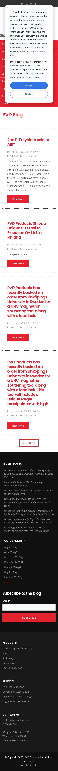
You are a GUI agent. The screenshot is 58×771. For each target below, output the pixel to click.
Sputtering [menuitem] (7, 658)
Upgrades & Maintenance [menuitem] (15, 701)
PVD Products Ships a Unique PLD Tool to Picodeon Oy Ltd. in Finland (26, 230)
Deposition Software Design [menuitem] (17, 696)
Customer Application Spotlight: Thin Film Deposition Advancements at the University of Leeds (27, 502)
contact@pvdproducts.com (16, 720)
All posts (29, 442)
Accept (29, 85)
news (11, 152)
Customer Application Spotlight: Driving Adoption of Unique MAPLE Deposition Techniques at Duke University (29, 474)
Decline (29, 94)
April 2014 (11, 552)
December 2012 (13, 557)
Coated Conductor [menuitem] (12, 667)
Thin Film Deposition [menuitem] (13, 686)
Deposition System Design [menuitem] (16, 691)
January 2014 (12, 567)
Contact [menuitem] (6, 103)
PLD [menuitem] (4, 653)
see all (5, 582)
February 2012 (13, 577)
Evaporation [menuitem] (8, 662)
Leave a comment (28, 156)
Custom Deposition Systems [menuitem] (17, 648)
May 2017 (10, 572)
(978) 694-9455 (10, 724)
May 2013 (10, 547)
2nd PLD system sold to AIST (28, 142)
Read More (18, 198)
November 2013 (13, 562)
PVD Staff (14, 156)
